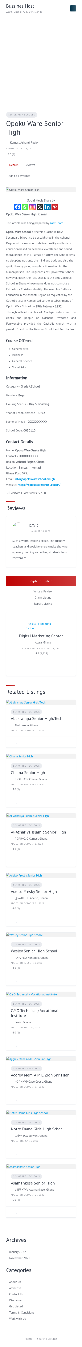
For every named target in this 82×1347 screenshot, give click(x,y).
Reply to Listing (41, 581)
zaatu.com (56, 223)
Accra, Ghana (43, 642)
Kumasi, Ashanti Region (24, 142)
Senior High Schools (21, 114)
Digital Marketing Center (41, 636)
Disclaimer (16, 1300)
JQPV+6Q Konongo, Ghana (31, 957)
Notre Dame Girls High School (37, 1129)
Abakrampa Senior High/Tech (36, 718)
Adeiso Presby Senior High (34, 891)
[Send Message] (12, 670)
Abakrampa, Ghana (26, 725)
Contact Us (16, 1294)
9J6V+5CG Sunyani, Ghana (31, 1135)
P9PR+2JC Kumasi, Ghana (31, 838)
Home (28, 1339)
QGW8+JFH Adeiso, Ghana (31, 898)
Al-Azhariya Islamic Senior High (38, 832)
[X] (40, 207)
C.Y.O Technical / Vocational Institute (34, 1013)
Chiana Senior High (28, 772)
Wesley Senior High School (34, 951)
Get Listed (16, 1306)
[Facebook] (17, 207)
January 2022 (17, 1252)
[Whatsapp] (25, 207)
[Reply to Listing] (12, 742)
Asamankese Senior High (33, 1183)
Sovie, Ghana (23, 1022)
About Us (15, 1282)
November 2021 (19, 1258)
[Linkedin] (47, 207)
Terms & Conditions (21, 1312)
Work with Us (17, 1318)
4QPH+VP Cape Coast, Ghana (33, 1081)
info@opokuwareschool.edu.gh (35, 479)
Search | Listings (47, 1339)
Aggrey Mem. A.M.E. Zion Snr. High (40, 1075)
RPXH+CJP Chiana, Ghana (31, 779)
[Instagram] (32, 207)
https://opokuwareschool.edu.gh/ (39, 485)
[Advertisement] (41, 60)
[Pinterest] (54, 207)
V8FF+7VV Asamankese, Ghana (34, 1189)
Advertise (15, 1288)
